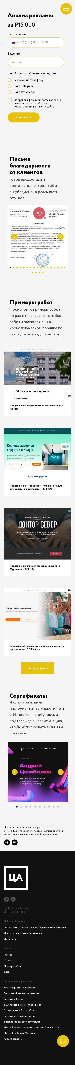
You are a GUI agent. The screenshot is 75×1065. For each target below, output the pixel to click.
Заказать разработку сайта (19, 1010)
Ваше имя (14, 53)
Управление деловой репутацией (22, 1022)
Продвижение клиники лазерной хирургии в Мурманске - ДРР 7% (35, 567)
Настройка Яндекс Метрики (19, 1033)
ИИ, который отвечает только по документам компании (35, 927)
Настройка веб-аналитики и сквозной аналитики (31, 1027)
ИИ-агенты (10, 939)
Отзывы (8, 960)
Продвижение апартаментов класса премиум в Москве (36, 407)
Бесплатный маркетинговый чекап (23, 993)
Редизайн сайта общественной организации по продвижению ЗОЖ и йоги (37, 647)
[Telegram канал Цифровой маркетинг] (7, 842)
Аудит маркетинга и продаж (19, 987)
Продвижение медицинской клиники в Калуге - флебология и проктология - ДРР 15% (37, 487)
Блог (6, 972)
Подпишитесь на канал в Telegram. (23, 827)
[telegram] (6, 899)
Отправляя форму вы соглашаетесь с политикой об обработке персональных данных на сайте (37, 103)
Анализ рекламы (13, 1039)
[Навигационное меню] (66, 9)
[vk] (15, 842)
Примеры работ (12, 966)
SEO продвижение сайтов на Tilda (23, 1005)
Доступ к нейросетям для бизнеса (23, 933)
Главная (8, 955)
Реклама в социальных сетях (19, 1016)
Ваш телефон (17, 34)
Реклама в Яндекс (13, 999)
